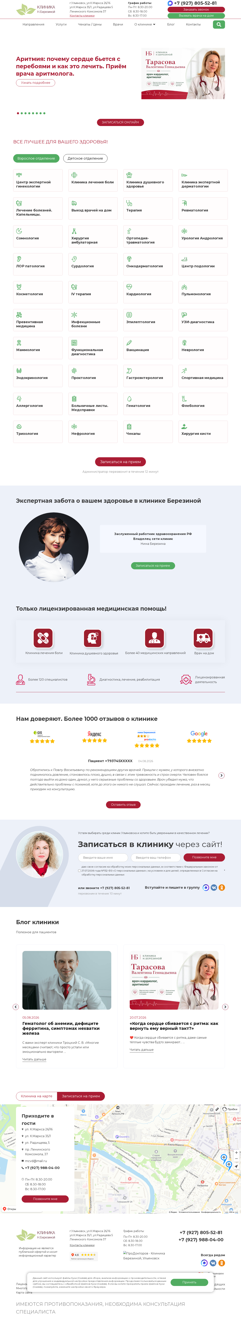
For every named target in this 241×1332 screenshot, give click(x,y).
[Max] (206, 887)
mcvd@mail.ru (36, 1161)
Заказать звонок (196, 9)
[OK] (221, 887)
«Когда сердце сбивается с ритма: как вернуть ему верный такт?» (174, 1026)
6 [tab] (37, 112)
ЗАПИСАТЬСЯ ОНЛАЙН (120, 122)
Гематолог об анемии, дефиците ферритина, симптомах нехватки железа (61, 1028)
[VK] (213, 887)
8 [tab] (44, 112)
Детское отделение (85, 158)
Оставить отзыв (123, 804)
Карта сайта (24, 1292)
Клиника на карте (36, 1096)
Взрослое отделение (36, 158)
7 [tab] (40, 112)
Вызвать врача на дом (196, 15)
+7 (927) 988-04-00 (42, 1168)
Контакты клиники (82, 15)
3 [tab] (25, 112)
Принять (189, 1282)
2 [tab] (22, 112)
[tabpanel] (120, 73)
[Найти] (219, 24)
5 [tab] (33, 112)
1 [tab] (18, 112)
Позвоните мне (45, 1199)
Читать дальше (34, 1059)
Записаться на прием (120, 462)
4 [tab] (29, 112)
